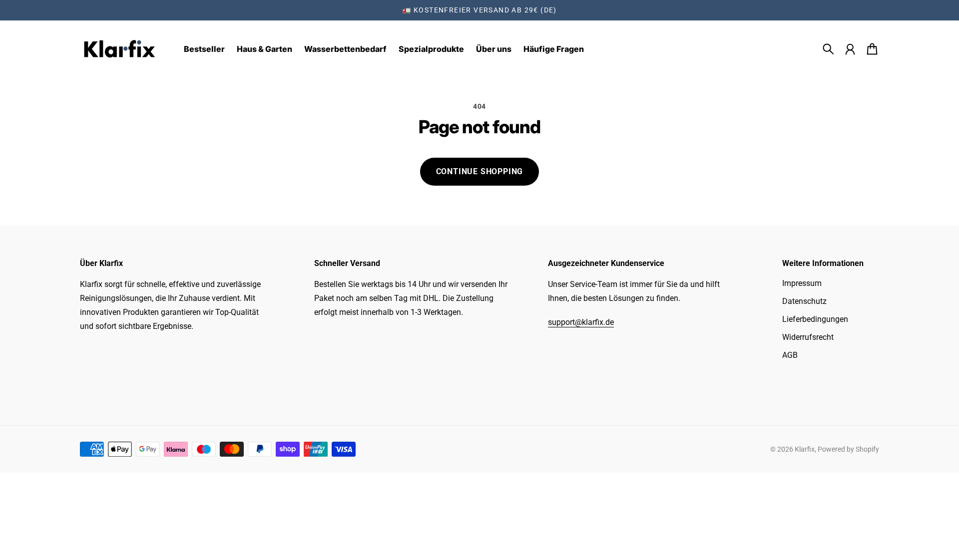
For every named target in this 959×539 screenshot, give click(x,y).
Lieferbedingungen (815, 319)
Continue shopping (479, 171)
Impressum (802, 283)
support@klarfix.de (581, 322)
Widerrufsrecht (808, 337)
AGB (790, 355)
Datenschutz (804, 301)
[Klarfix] (120, 48)
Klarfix (805, 449)
